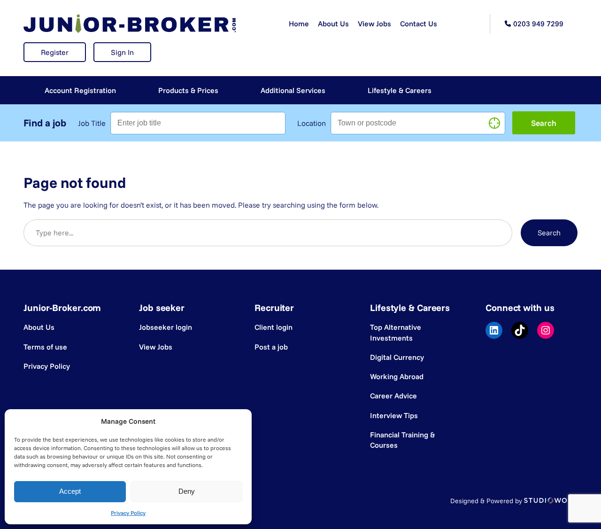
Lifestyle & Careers (399, 90)
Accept (70, 491)
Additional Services (293, 90)
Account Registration (80, 90)
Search (549, 232)
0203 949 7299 (538, 23)
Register (55, 52)
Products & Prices (188, 90)
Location (311, 123)
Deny (186, 491)
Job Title (92, 123)
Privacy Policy (128, 512)
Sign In (122, 52)
